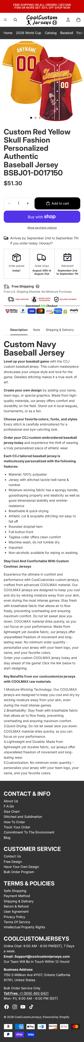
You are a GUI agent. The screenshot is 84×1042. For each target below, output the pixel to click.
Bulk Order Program (19, 872)
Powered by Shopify (56, 1017)
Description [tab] (19, 330)
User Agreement (16, 911)
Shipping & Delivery (19, 901)
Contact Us (12, 856)
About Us (11, 801)
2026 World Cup (28, 33)
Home (8, 33)
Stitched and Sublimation (23, 817)
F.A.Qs (9, 806)
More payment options (42, 227)
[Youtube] (23, 1007)
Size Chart (12, 811)
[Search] (15, 20)
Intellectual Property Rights (24, 927)
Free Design (13, 862)
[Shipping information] (37, 286)
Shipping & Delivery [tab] (60, 330)
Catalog (51, 33)
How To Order (14, 822)
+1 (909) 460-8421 (26, 993)
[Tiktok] (31, 1007)
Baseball (66, 33)
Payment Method (17, 896)
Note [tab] (36, 330)
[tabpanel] (42, 558)
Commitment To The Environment (29, 832)
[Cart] (78, 20)
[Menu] (5, 19)
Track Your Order (17, 827)
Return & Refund (16, 906)
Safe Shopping (15, 891)
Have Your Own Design (21, 867)
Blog (7, 838)
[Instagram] (15, 1007)
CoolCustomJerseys (27, 1017)
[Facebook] (6, 1007)
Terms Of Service (17, 922)
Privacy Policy (14, 917)
